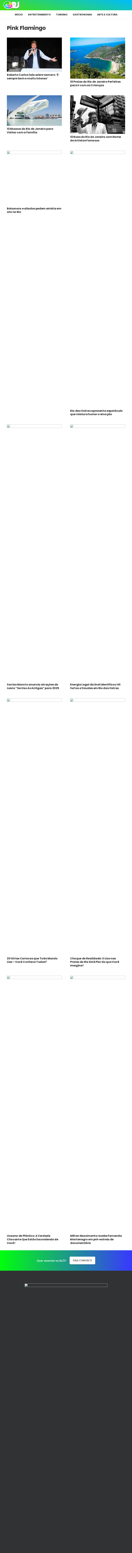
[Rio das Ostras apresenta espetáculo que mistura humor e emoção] (97, 153)
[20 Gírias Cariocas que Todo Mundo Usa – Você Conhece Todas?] (34, 700)
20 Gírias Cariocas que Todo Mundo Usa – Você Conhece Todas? (32, 960)
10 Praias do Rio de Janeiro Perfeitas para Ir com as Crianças (95, 83)
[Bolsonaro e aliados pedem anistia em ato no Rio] (34, 153)
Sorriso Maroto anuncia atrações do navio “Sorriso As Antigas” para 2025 (33, 686)
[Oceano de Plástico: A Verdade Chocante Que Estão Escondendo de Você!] (34, 978)
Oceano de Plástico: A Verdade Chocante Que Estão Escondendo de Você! (32, 1239)
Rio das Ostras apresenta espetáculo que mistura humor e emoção (96, 412)
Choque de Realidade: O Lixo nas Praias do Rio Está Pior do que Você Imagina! (94, 962)
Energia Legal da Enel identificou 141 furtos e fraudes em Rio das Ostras (95, 686)
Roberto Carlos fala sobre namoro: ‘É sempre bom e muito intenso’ (32, 76)
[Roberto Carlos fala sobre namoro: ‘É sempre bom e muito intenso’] (34, 39)
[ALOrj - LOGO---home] (12, 5)
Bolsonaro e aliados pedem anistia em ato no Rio (34, 210)
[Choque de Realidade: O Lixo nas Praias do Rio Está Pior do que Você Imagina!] (97, 700)
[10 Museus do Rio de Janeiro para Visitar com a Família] (34, 97)
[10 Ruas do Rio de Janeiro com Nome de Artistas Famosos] (97, 97)
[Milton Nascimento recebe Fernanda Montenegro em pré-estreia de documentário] (97, 978)
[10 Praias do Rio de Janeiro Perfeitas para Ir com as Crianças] (97, 39)
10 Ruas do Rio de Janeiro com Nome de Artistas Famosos (95, 138)
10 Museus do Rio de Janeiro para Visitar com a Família (30, 130)
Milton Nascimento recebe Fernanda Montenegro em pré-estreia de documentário (96, 1239)
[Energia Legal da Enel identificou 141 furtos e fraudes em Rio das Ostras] (97, 426)
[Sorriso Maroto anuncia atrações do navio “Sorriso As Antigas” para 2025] (34, 426)
